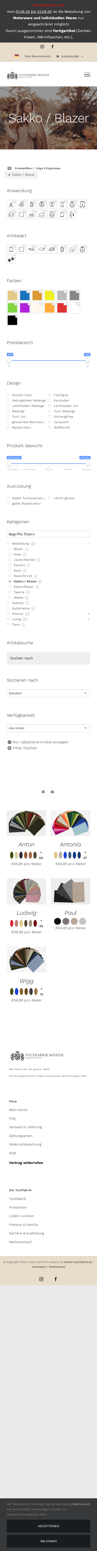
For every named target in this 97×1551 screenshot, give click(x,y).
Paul (71, 912)
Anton (26, 844)
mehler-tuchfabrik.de (78, 1262)
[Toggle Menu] (87, 74)
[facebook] (56, 1279)
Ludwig (27, 912)
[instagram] (41, 1279)
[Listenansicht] (52, 792)
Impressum (39, 1266)
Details (26, 828)
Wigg (27, 980)
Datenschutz (57, 1266)
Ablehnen (48, 1541)
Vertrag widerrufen (26, 1163)
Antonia (70, 844)
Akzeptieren (48, 1526)
